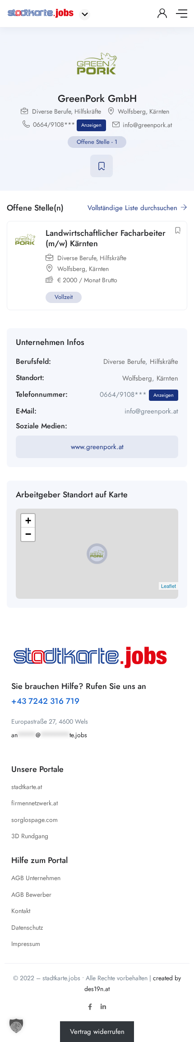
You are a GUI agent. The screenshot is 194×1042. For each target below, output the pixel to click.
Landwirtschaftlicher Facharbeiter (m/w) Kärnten (106, 238)
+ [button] (28, 520)
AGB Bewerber (31, 894)
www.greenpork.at (97, 447)
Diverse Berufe (51, 111)
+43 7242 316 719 (45, 701)
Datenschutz (27, 927)
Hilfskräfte (87, 111)
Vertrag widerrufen (97, 1032)
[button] (16, 1026)
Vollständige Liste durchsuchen (134, 208)
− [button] (28, 534)
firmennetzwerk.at (34, 803)
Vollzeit (64, 297)
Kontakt (20, 910)
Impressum (25, 943)
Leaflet (168, 585)
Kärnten (159, 111)
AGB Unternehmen (35, 877)
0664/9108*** (67, 124)
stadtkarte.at (26, 786)
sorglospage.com (34, 819)
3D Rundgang (29, 835)
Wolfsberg (132, 111)
